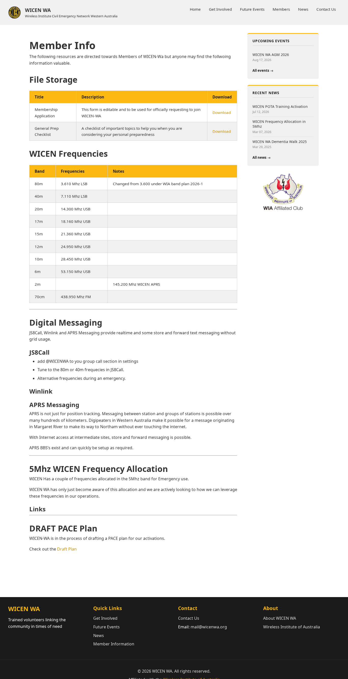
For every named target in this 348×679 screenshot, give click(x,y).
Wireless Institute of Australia (291, 627)
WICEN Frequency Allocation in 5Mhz (279, 124)
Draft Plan (67, 549)
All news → (261, 157)
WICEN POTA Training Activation (280, 106)
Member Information (113, 644)
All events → (262, 70)
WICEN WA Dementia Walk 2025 (279, 141)
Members (281, 9)
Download (221, 112)
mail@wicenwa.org (209, 627)
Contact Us (326, 9)
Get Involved (220, 9)
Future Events (252, 9)
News (303, 9)
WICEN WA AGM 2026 (270, 54)
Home (195, 9)
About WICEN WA (279, 618)
